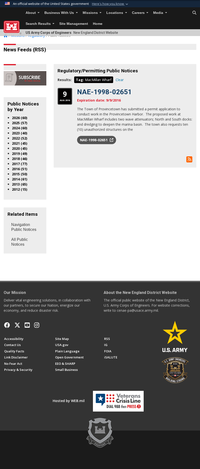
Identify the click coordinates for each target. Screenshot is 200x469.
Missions (91, 13)
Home (97, 24)
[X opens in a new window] (17, 325)
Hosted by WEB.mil (69, 400)
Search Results (39, 24)
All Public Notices (19, 241)
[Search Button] (194, 13)
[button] (110, 3)
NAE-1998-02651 (104, 92)
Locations (115, 13)
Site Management (73, 24)
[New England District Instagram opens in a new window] (36, 325)
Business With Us (59, 13)
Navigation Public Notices (23, 227)
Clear (120, 79)
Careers (139, 13)
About (31, 13)
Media (158, 13)
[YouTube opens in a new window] (27, 325)
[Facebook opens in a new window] (7, 325)
